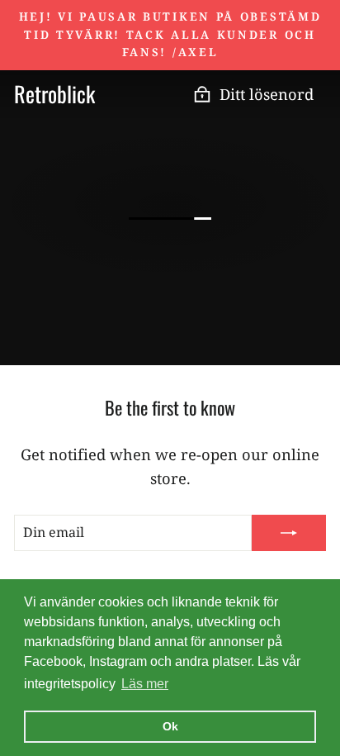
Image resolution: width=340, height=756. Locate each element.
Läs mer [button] (144, 684)
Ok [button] (170, 726)
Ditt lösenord (267, 93)
